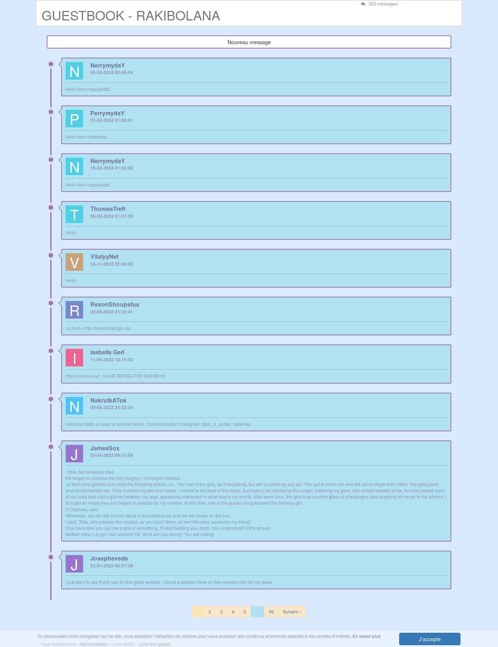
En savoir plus (367, 636)
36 (271, 611)
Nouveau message (249, 42)
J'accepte (430, 639)
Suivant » (292, 611)
